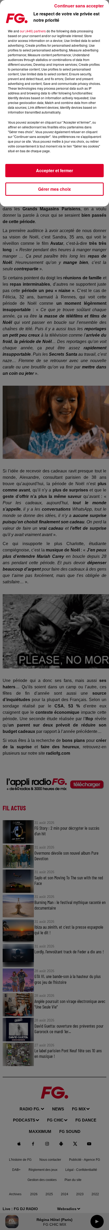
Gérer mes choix (54, 189)
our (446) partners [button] (33, 31)
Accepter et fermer (54, 170)
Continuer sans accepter (79, 6)
